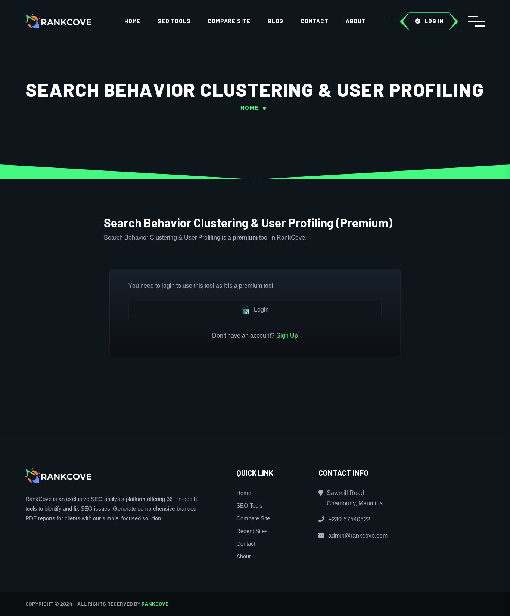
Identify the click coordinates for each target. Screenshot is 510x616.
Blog (275, 21)
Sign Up (287, 335)
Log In (434, 21)
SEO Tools (174, 21)
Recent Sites (252, 531)
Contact (315, 21)
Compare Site (229, 21)
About (356, 21)
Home (132, 21)
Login (261, 310)
